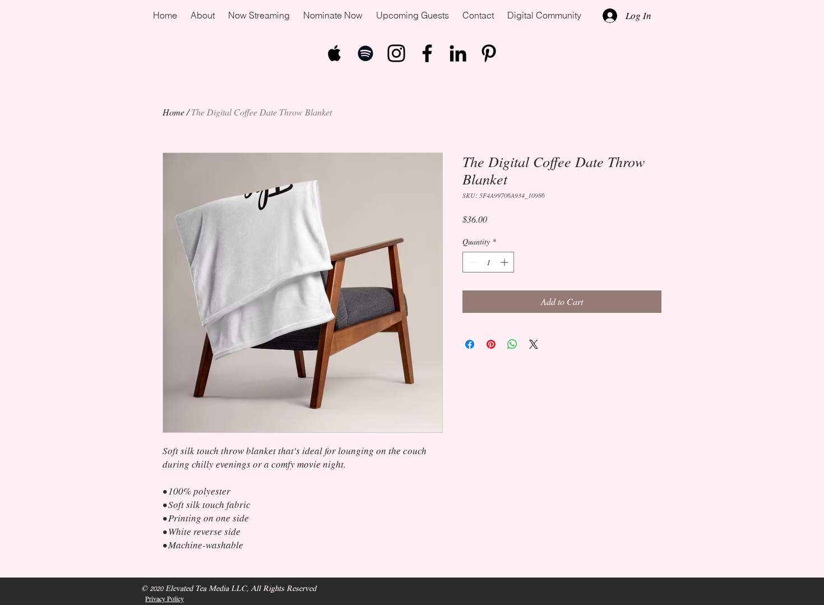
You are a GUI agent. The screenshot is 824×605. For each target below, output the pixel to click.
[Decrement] (471, 262)
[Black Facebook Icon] (427, 53)
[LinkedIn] (458, 53)
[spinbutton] (488, 262)
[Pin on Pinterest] (491, 344)
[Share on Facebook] (469, 344)
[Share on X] (533, 344)
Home (173, 112)
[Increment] (505, 262)
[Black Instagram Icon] (396, 53)
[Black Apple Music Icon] (334, 53)
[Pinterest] (489, 53)
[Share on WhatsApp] (512, 344)
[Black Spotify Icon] (365, 53)
